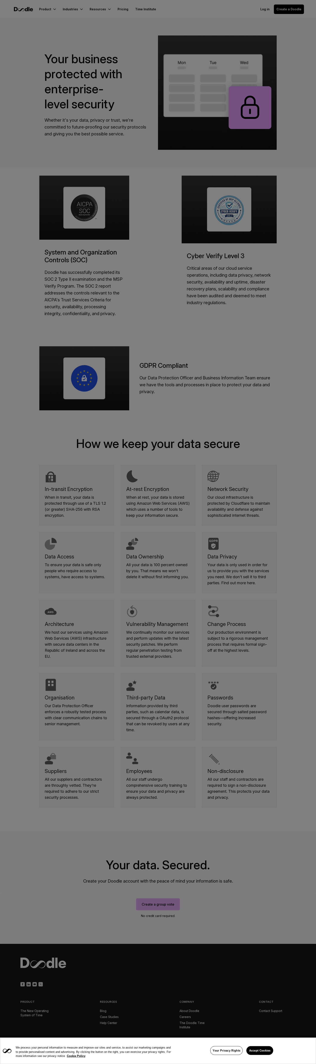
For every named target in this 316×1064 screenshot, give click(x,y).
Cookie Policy (76, 1056)
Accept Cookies (260, 1050)
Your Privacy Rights (226, 1050)
